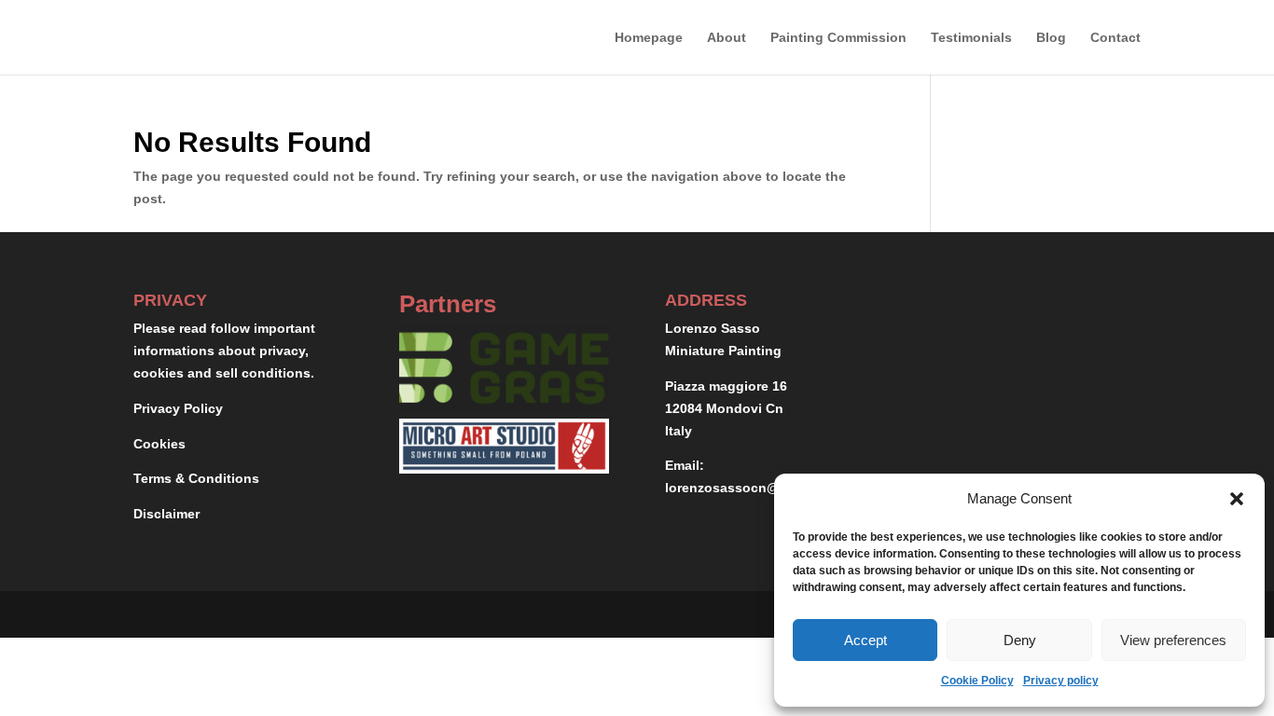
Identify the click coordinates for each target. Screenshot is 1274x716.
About (726, 37)
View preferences (1173, 640)
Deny (1020, 640)
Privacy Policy (178, 408)
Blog (1051, 37)
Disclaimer (166, 513)
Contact (1115, 37)
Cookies (159, 443)
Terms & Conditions (196, 478)
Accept (865, 640)
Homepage (649, 37)
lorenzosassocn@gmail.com (755, 487)
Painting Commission (838, 37)
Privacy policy (1061, 680)
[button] (1236, 498)
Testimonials (971, 37)
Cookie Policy (977, 680)
